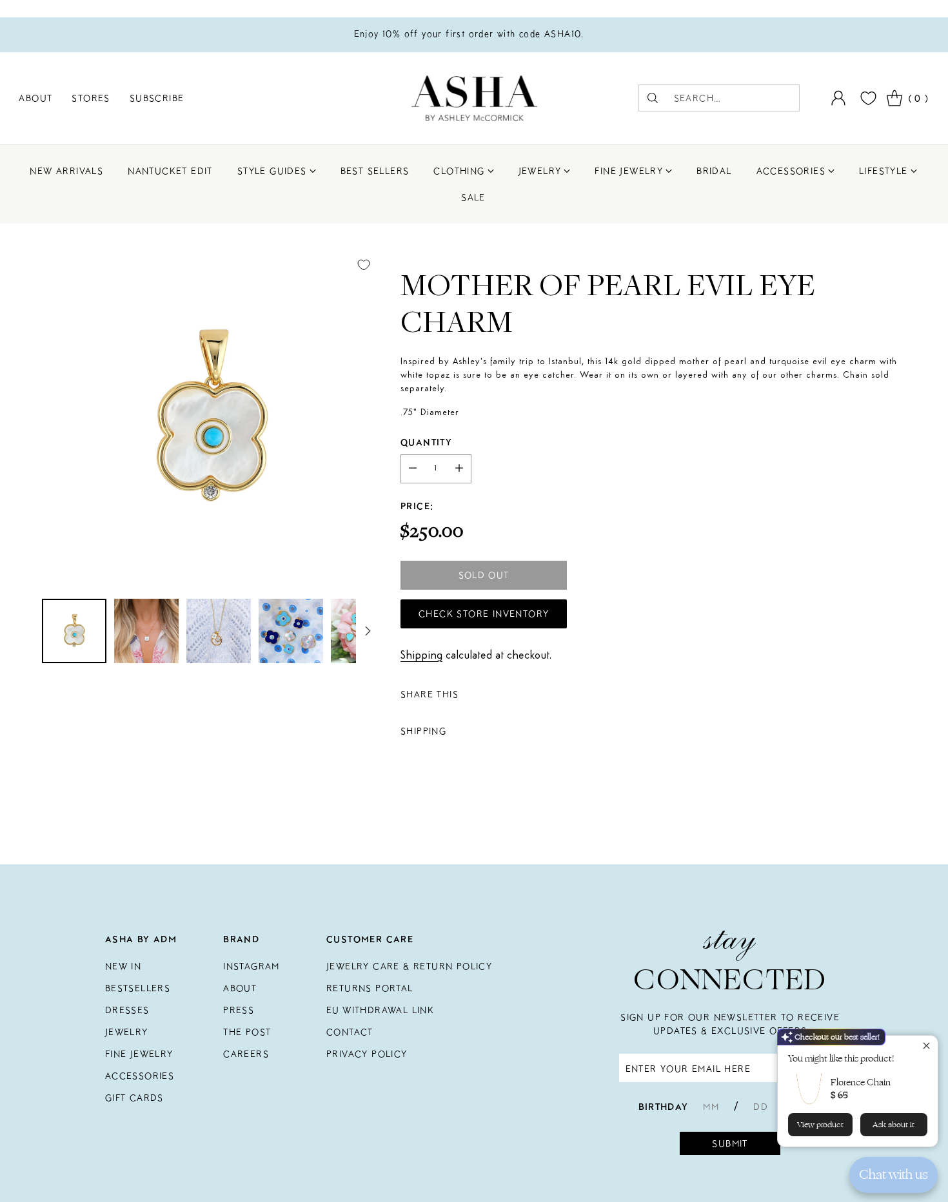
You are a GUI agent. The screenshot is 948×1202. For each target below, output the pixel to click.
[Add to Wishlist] (363, 264)
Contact (349, 1032)
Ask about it (893, 1124)
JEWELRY (126, 1032)
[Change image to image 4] (291, 631)
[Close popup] (926, 1047)
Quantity (426, 442)
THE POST (247, 1032)
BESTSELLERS (137, 988)
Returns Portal (369, 988)
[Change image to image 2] (146, 631)
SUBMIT (729, 1143)
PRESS (238, 1010)
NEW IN (123, 966)
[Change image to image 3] (218, 631)
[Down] (367, 631)
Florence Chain (861, 1082)
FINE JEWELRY (139, 1054)
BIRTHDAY (663, 1106)
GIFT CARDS (134, 1097)
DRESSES (127, 1010)
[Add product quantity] (459, 469)
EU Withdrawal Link (380, 1010)
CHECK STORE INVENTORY (484, 613)
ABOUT (240, 988)
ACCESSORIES (139, 1076)
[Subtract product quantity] (412, 469)
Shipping (421, 655)
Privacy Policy (367, 1054)
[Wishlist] (866, 98)
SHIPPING (423, 731)
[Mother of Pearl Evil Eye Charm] (210, 417)
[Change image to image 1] (74, 631)
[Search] (652, 97)
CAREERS (246, 1054)
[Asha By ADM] (474, 98)
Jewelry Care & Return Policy (409, 966)
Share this (429, 694)
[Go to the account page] (838, 98)
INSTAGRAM (251, 966)
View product (820, 1124)
